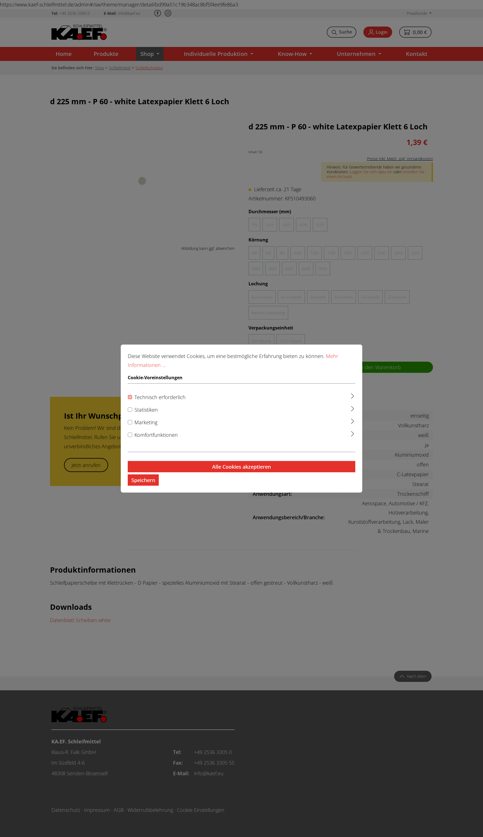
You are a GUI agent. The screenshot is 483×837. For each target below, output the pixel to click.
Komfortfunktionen (156, 434)
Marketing (145, 422)
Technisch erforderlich (160, 397)
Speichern (143, 480)
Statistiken (146, 409)
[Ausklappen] (352, 395)
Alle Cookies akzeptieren (241, 466)
